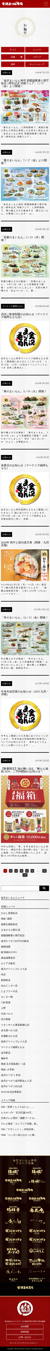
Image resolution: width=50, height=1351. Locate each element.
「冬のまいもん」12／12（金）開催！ (24, 617)
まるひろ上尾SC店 (10, 930)
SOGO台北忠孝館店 (11, 1092)
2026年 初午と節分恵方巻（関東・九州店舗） (25, 544)
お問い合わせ (24, 1337)
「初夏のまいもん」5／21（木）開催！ (22, 238)
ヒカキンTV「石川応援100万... (17, 1112)
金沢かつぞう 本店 (10, 1075)
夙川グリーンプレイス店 (14, 969)
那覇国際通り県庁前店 (13, 935)
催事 (13, 64)
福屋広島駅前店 (9, 924)
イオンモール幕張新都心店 (15, 1025)
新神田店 (5, 980)
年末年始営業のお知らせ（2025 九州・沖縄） (25, 693)
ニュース (37, 50)
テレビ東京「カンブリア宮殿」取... (19, 1123)
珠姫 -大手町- (8, 1069)
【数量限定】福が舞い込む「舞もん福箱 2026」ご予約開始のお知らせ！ (24, 770)
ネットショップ (37, 64)
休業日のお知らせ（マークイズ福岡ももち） (24, 467)
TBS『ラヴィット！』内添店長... (18, 1129)
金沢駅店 (5, 1052)
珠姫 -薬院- (7, 918)
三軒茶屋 (5, 1002)
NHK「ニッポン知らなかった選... (18, 1135)
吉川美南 (5, 1019)
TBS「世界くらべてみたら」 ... (17, 1107)
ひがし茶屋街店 (9, 913)
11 (44, 871)
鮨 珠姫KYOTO (9, 952)
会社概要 (25, 1326)
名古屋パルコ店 (9, 1030)
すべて (13, 50)
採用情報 (25, 1332)
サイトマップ (15, 1343)
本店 (3, 974)
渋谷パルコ (7, 1013)
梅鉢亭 (4, 1058)
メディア (37, 57)
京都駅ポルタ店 (9, 1036)
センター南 (7, 997)
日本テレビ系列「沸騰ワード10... (18, 1118)
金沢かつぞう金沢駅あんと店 (16, 1080)
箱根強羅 (5, 946)
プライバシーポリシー (29, 1343)
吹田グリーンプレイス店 (14, 1041)
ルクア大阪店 (8, 963)
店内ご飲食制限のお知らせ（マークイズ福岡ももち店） (24, 315)
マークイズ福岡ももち (13, 1047)
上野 (3, 1008)
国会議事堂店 (8, 958)
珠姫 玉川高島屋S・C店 (13, 1064)
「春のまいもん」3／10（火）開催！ (24, 391)
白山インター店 (9, 985)
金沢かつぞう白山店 (11, 1086)
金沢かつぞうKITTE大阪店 (15, 941)
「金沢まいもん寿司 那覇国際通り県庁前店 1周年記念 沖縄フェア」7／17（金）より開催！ (25, 83)
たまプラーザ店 (9, 991)
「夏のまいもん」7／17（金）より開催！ (24, 162)
